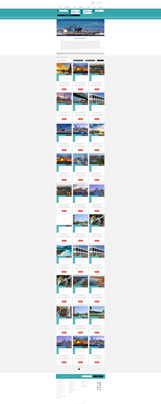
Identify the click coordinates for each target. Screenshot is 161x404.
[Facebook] (100, 383)
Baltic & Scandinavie (59, 386)
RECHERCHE (68, 15)
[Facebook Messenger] (98, 383)
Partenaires (70, 392)
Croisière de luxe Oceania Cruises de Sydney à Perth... (80, 356)
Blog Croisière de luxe (72, 382)
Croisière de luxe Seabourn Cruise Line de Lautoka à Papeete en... (97, 265)
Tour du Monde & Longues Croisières (61, 396)
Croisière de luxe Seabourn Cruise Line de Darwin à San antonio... (80, 326)
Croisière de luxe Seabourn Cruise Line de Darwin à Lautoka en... (97, 326)
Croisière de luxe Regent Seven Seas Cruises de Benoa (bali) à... (64, 83)
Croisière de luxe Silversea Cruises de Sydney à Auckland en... (64, 173)
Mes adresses (83, 386)
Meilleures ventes (71, 386)
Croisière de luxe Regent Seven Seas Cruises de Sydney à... (97, 83)
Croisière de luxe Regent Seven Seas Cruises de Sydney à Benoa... (80, 113)
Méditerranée (58, 393)
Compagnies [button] (81, 7)
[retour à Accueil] (58, 18)
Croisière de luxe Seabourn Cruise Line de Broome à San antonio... (97, 295)
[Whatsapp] (98, 385)
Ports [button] (74, 7)
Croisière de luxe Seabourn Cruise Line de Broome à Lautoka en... (64, 295)
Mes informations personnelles (85, 385)
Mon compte (83, 382)
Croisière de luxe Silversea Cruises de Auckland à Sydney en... (80, 204)
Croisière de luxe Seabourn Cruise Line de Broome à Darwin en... (97, 234)
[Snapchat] (98, 387)
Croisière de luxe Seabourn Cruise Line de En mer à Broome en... (64, 234)
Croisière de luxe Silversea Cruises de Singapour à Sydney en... (97, 144)
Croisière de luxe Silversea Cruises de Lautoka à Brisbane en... (97, 113)
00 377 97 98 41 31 (97, 3)
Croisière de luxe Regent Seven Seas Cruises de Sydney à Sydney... (80, 83)
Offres (88, 7)
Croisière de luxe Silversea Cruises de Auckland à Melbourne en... (80, 173)
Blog (94, 7)
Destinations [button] (67, 7)
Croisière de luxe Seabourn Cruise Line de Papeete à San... (64, 265)
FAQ (69, 393)
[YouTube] (100, 389)
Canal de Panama (59, 389)
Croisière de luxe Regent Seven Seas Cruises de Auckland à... (64, 113)
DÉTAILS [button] (64, 89)
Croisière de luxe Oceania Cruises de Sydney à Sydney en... (64, 356)
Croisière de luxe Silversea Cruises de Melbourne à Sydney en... (97, 173)
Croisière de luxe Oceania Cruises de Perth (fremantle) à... (97, 356)
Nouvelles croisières (72, 385)
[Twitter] (100, 385)
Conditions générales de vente (73, 389)
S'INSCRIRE (98, 376)
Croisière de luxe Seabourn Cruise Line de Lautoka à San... (80, 265)
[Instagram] (98, 389)
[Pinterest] (100, 387)
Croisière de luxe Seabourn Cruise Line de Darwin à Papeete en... (64, 326)
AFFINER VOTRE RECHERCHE (61, 60)
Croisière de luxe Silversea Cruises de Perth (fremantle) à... (80, 144)
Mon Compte (100, 7)
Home (60, 7)
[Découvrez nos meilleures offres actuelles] (80, 122)
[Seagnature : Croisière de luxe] (68, 3)
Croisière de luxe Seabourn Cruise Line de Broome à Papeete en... (80, 295)
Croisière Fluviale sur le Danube (61, 392)
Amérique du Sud (59, 382)
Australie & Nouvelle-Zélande (61, 385)
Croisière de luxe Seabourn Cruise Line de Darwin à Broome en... (80, 234)
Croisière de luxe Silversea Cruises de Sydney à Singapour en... (97, 204)
